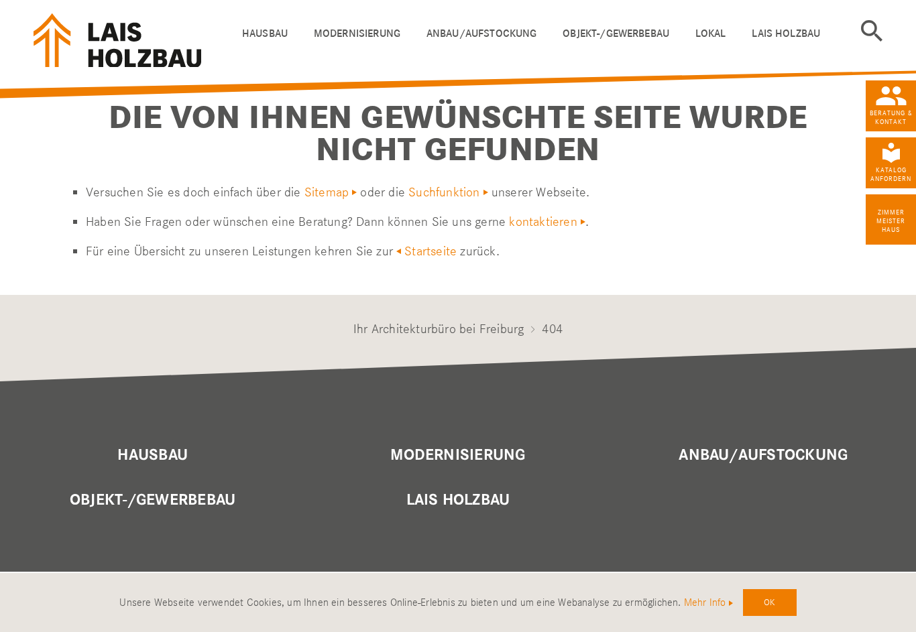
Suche (871, 31)
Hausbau (152, 455)
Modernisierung (357, 33)
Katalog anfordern (890, 174)
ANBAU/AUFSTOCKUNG (481, 33)
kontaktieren (543, 221)
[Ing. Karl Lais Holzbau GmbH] (132, 37)
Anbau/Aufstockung (763, 455)
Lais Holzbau (458, 500)
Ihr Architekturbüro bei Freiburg (438, 328)
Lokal (710, 33)
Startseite (430, 251)
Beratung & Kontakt (891, 117)
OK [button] (769, 601)
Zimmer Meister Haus (890, 220)
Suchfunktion (443, 192)
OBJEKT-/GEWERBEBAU (616, 33)
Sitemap (326, 192)
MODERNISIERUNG (457, 455)
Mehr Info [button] (705, 602)
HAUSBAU (265, 33)
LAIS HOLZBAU (786, 33)
